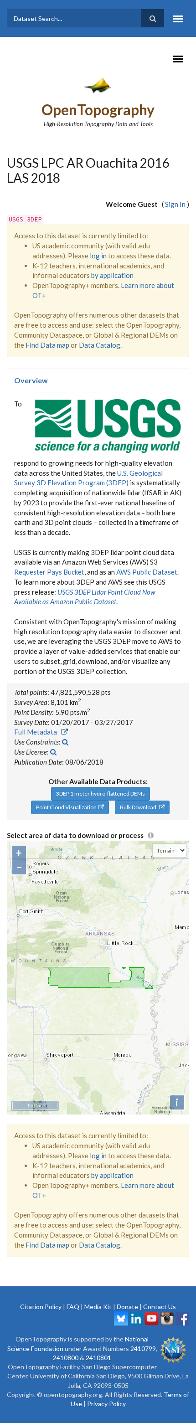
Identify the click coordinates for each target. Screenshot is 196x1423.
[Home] (98, 85)
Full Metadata (37, 732)
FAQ (73, 1306)
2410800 (65, 1357)
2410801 (98, 1357)
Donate (127, 1306)
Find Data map (47, 345)
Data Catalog (99, 345)
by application (112, 275)
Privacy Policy (106, 1404)
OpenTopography (98, 109)
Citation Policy (41, 1306)
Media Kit (98, 1306)
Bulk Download (139, 807)
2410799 (143, 1348)
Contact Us (159, 1306)
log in (98, 256)
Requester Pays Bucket (49, 572)
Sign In (175, 204)
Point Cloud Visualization (67, 807)
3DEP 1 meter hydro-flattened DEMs (100, 793)
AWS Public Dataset (146, 572)
